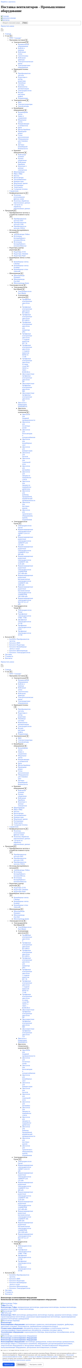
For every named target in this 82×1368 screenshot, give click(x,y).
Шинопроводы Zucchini (19, 280)
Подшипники (23, 98)
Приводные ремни (22, 132)
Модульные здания (20, 183)
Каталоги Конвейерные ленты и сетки (18, 648)
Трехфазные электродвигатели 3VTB (24, 633)
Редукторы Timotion (21, 254)
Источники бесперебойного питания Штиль (19, 238)
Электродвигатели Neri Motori (24, 292)
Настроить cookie (36, 1364)
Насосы (16, 176)
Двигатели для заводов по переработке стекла (26, 475)
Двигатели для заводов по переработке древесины (26, 485)
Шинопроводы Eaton (21, 283)
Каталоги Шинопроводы (18, 650)
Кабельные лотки (22, 53)
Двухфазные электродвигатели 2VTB (24, 621)
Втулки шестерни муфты (21, 94)
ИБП (19, 102)
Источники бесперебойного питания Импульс (20, 244)
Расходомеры (18, 185)
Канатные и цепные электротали (22, 168)
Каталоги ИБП (14, 643)
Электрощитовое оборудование (24, 66)
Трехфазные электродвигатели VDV (24, 627)
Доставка (8, 654)
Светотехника (23, 56)
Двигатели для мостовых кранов (26, 505)
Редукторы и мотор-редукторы (22, 79)
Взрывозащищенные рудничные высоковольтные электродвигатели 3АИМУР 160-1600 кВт (25, 580)
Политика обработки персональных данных (22, 202)
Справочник (13, 191)
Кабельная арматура (22, 59)
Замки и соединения (22, 117)
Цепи (20, 127)
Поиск (25, 23)
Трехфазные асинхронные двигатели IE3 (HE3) (27, 317)
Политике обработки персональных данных (17, 1360)
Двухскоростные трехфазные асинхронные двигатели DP (28, 377)
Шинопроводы (19, 172)
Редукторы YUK (20, 252)
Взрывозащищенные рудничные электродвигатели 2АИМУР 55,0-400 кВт (25, 550)
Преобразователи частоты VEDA (20, 227)
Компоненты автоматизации (23, 88)
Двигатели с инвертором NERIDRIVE (22, 404)
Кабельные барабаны (22, 163)
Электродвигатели (24, 90)
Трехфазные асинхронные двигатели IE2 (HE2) (27, 310)
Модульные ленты (22, 121)
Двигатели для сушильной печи (26, 461)
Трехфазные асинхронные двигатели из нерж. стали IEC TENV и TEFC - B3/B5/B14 (27, 365)
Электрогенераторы (25, 104)
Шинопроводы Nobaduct (19, 276)
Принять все (8, 1364)
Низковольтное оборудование (23, 45)
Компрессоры (19, 181)
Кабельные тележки (22, 155)
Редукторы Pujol (20, 256)
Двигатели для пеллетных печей (26, 425)
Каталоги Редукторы (17, 645)
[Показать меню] (2, 28)
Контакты (8, 658)
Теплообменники (20, 179)
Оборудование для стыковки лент (23, 141)
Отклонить (21, 1364)
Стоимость (9, 656)
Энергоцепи (18, 187)
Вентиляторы (18, 177)
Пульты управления (22, 159)
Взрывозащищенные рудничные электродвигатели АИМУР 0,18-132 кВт (25, 541)
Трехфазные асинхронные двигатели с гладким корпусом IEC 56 (27, 338)
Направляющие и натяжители (23, 125)
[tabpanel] (41, 1298)
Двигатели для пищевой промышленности (28, 417)
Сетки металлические (23, 136)
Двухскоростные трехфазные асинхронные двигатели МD (28, 387)
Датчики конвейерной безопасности (23, 146)
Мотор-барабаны (24, 129)
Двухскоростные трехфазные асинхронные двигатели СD (28, 397)
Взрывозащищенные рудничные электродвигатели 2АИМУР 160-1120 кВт (25, 560)
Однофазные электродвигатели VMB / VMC (24, 616)
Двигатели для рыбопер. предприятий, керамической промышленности (28, 495)
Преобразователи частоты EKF (20, 220)
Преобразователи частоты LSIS (20, 223)
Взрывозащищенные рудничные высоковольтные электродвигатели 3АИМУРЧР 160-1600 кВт (25, 591)
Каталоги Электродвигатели (19, 652)
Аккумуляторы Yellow (22, 234)
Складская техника (21, 189)
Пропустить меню (7, 26)
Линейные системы (22, 84)
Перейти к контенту (8, 2)
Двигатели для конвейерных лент (27, 442)
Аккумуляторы (23, 106)
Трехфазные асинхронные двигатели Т (27, 302)
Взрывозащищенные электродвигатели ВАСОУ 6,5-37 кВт (25, 601)
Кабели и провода (21, 49)
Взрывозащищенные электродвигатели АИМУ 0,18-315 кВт (25, 532)
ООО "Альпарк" (15, 38)
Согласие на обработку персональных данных (43, 1356)
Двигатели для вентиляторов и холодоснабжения (28, 433)
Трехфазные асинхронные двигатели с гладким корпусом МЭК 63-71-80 (27, 351)
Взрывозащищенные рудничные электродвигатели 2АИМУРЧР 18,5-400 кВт (25, 569)
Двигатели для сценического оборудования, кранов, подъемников (27, 514)
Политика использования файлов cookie (19, 197)
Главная (8, 34)
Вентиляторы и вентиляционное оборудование (19, 1338)
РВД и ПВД (18, 174)
